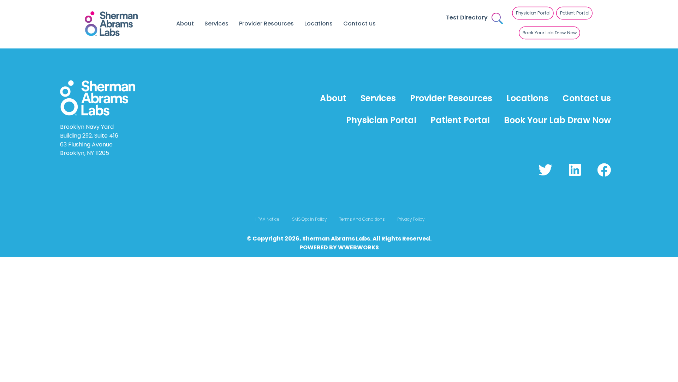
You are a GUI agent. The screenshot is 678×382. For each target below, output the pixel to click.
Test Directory (467, 17)
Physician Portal (381, 120)
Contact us (359, 23)
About (185, 23)
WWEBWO (353, 247)
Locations (318, 23)
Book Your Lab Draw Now (557, 120)
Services (216, 23)
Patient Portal (460, 120)
